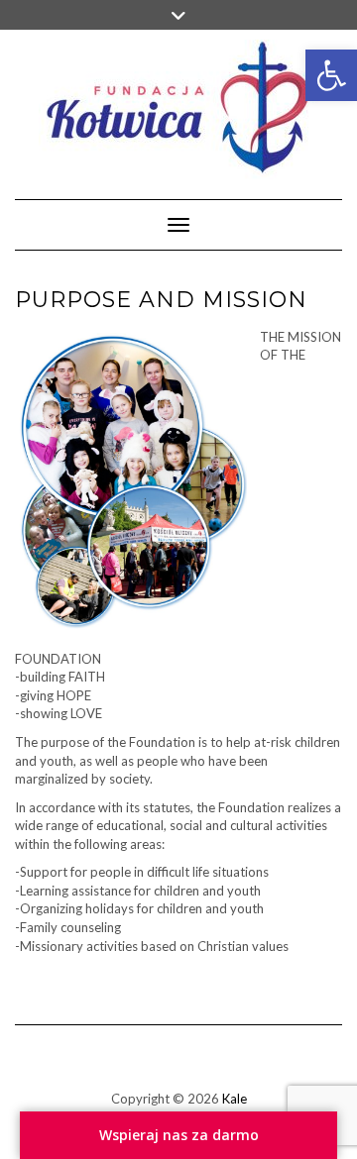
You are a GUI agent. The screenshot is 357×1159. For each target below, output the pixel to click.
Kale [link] (234, 1098)
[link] (331, 75)
